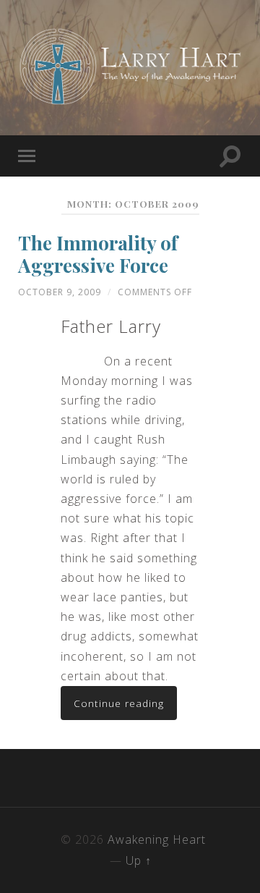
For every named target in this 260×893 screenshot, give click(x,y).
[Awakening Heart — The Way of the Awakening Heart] (130, 66)
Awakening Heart (157, 839)
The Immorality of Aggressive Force (98, 254)
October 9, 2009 (59, 292)
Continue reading (119, 703)
